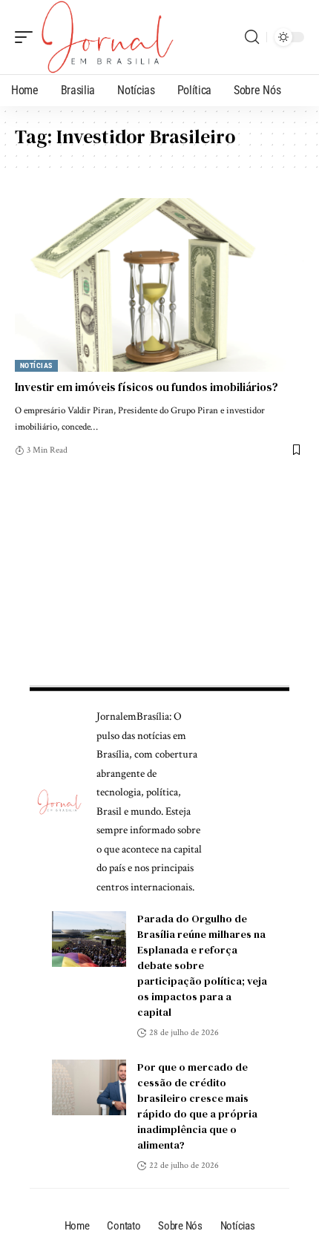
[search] (252, 37)
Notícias (36, 365)
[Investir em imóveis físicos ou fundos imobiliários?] (159, 285)
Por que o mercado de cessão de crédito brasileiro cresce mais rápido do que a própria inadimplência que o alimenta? (197, 1106)
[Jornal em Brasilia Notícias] (107, 37)
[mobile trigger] (27, 37)
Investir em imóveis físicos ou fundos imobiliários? (146, 387)
